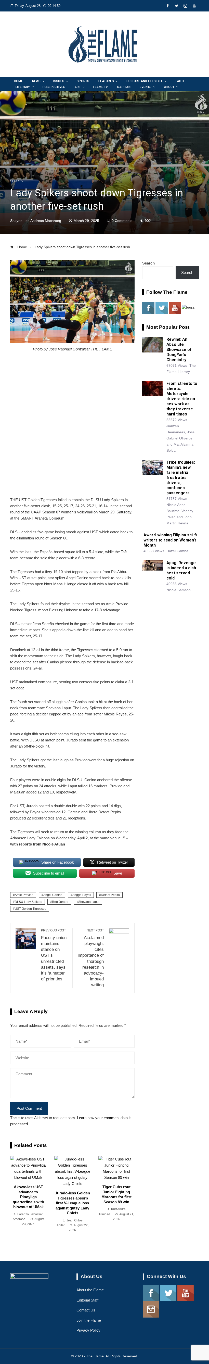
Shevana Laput (88, 902)
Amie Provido (24, 895)
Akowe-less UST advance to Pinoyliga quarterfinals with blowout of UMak (28, 1197)
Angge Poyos (81, 895)
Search (148, 263)
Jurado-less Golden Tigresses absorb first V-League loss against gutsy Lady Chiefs (72, 1203)
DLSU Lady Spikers (28, 902)
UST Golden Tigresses (30, 909)
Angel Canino (52, 895)
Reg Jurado (60, 902)
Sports (16, 181)
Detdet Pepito (110, 895)
